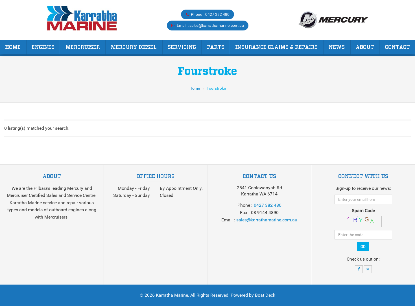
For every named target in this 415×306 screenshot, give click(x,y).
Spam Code (363, 210)
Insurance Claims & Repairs (276, 47)
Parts (215, 47)
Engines (43, 47)
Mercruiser (82, 47)
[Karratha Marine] (82, 20)
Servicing (182, 47)
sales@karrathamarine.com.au (216, 25)
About (365, 47)
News (337, 47)
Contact (397, 47)
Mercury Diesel (134, 47)
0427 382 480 (217, 14)
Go (363, 247)
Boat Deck (265, 295)
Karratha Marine (172, 295)
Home (13, 47)
